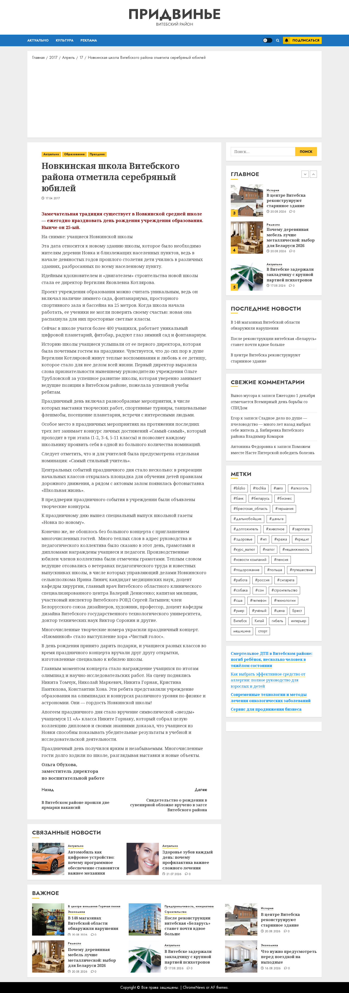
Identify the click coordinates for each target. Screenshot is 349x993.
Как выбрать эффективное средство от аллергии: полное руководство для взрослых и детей (268, 680)
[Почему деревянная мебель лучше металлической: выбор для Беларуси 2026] (247, 237)
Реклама (88, 40)
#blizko (239, 488)
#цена (279, 610)
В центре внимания (82, 906)
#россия (262, 580)
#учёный (259, 610)
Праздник (97, 154)
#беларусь (260, 498)
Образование (74, 154)
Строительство (176, 912)
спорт (262, 631)
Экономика (76, 912)
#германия (284, 508)
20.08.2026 (278, 212)
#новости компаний (249, 559)
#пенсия (281, 559)
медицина (241, 631)
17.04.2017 (53, 198)
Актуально (38, 40)
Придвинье (174, 14)
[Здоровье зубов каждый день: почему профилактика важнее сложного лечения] (143, 859)
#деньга (276, 519)
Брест (297, 610)
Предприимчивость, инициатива (189, 906)
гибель (277, 621)
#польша (274, 570)
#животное (275, 529)
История (273, 190)
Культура (64, 40)
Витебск (240, 621)
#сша (237, 600)
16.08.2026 (273, 968)
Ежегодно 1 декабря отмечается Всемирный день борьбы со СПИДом (273, 401)
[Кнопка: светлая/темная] (267, 40)
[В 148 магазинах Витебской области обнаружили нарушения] (48, 919)
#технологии (285, 600)
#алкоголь (299, 488)
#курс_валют (244, 549)
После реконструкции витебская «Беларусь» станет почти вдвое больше (273, 341)
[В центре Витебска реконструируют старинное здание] (247, 200)
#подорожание (246, 570)
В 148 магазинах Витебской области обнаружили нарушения (93, 923)
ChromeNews (194, 987)
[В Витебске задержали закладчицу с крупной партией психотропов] (247, 274)
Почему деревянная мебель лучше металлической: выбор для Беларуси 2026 (291, 237)
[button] (278, 40)
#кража (280, 539)
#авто (278, 488)
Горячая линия (109, 906)
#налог (269, 549)
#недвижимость (295, 549)
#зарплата (301, 529)
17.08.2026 (278, 286)
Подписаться (305, 40)
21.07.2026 (174, 874)
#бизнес (284, 498)
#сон (259, 590)
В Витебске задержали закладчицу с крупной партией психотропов (290, 275)
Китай (259, 621)
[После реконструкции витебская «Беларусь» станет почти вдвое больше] (145, 919)
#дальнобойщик (247, 519)
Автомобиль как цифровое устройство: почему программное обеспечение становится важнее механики (93, 862)
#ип (263, 539)
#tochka (259, 488)
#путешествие (301, 570)
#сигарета (285, 580)
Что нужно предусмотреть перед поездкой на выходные (289, 957)
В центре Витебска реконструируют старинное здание (286, 201)
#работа (240, 580)
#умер (238, 610)
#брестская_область (250, 508)
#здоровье (242, 539)
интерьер (298, 621)
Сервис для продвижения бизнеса (266, 709)
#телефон (258, 600)
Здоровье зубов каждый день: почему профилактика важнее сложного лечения (187, 860)
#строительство (284, 590)
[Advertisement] (174, 98)
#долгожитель (245, 529)
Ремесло (273, 225)
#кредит (302, 539)
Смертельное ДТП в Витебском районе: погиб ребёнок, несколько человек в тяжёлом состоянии (271, 659)
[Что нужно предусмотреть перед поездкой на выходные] (241, 956)
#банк (238, 498)
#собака (240, 590)
